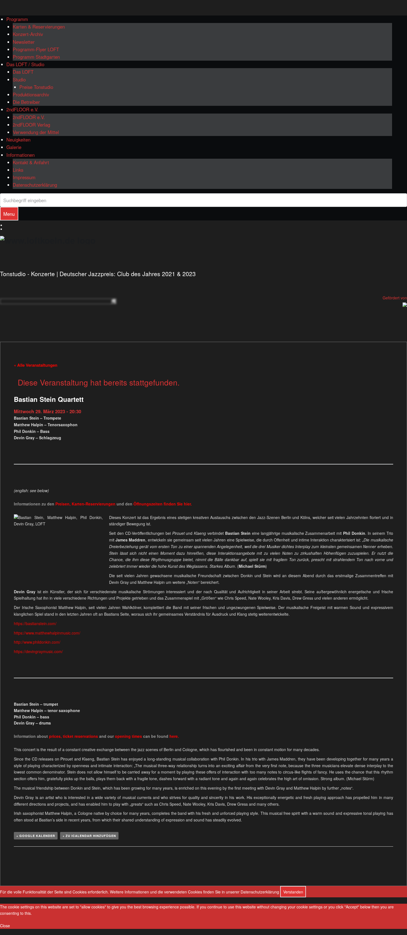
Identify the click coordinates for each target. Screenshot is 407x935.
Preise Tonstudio (36, 87)
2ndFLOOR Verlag (31, 124)
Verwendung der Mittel (36, 132)
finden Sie (158, 504)
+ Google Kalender (35, 836)
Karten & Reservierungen (39, 26)
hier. (188, 504)
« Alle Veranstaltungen (35, 365)
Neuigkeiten (18, 139)
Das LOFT (23, 71)
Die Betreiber (26, 102)
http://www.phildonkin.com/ (37, 642)
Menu (9, 213)
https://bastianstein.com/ (35, 623)
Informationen (20, 154)
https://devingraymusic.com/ (38, 651)
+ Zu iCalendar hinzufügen (89, 836)
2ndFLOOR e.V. (22, 109)
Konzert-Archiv (28, 34)
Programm (17, 19)
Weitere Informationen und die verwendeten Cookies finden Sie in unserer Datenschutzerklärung (194, 892)
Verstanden (293, 892)
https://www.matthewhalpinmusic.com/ (47, 633)
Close (5, 925)
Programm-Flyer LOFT (36, 49)
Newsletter (24, 41)
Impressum (24, 177)
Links (18, 169)
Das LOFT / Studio (25, 64)
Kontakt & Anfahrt (31, 162)
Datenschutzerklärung (35, 184)
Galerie (13, 147)
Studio (19, 79)
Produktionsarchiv (31, 94)
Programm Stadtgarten (36, 56)
